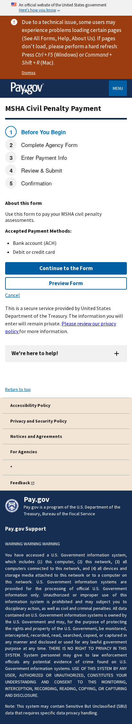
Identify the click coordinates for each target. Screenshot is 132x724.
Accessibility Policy (30, 405)
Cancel (12, 295)
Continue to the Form (66, 268)
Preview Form (66, 283)
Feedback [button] (20, 483)
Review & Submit (41, 170)
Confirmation (36, 183)
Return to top (18, 389)
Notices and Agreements (36, 436)
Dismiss (29, 72)
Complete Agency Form (49, 145)
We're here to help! (35, 353)
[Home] (27, 93)
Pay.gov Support (25, 528)
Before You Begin (43, 132)
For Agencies (23, 452)
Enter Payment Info (43, 157)
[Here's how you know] (66, 8)
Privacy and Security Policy (38, 421)
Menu (118, 88)
